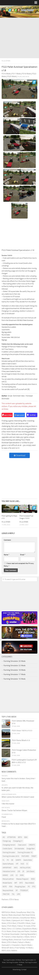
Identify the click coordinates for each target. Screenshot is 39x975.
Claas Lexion (22, 845)
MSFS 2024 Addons (9, 950)
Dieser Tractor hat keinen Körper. (15, 810)
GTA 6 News (14, 899)
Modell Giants (7, 883)
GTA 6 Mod (11, 923)
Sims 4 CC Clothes (14, 929)
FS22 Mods (6, 920)
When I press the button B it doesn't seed (18, 797)
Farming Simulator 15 (25, 852)
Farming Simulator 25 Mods (12, 960)
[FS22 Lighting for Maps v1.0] (10, 509)
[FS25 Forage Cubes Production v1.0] (6, 753)
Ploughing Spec (20, 887)
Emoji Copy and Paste (20, 931)
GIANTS (18, 860)
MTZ (21, 883)
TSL (13, 894)
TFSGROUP (24, 890)
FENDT (34, 856)
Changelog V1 (18, 841)
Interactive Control (9, 871)
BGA (25, 837)
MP (16, 883)
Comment (7, 540)
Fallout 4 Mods (24, 942)
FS (8, 860)
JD (23, 871)
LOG (11, 875)
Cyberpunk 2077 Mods (21, 920)
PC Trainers (6, 937)
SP (17, 890)
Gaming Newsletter (28, 934)
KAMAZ (5, 875)
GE (12, 860)
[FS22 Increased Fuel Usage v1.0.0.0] (28, 509)
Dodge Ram (31, 849)
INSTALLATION (25, 868)
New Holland (29, 883)
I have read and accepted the (19, 564)
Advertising (16, 970)
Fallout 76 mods (24, 926)
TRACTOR (6, 894)
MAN (22, 875)
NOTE (5, 887)
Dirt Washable (19, 849)
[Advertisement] (19, 38)
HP (17, 864)
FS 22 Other (6, 61)
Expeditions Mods (29, 929)
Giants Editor (28, 860)
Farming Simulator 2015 (11, 856)
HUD (22, 864)
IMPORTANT (7, 868)
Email (22, 555)
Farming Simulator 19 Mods (14, 670)
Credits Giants (7, 849)
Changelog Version (9, 845)
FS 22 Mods (6, 931)
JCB (19, 871)
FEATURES (25, 856)
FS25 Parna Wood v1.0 (21, 740)
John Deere (30, 871)
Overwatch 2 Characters (11, 945)
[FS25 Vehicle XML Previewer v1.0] (6, 723)
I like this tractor (8, 804)
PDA (10, 887)
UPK (18, 894)
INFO (15, 868)
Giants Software (8, 864)
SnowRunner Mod (23, 912)
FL (3, 860)
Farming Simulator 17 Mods (14, 674)
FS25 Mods (11, 926)
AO (4, 837)
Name (6, 555)
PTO (33, 887)
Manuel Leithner (8, 879)
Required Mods (8, 890)
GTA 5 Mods (12, 942)
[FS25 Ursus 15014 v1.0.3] (6, 733)
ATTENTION (11, 837)
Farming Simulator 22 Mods (14, 665)
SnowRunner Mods (27, 918)
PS (29, 887)
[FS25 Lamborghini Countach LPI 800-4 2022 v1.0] (6, 762)
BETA (20, 837)
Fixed (4, 817)
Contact (23, 970)
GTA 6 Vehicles (13, 918)
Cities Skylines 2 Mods (20, 937)
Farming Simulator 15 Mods (14, 679)
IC (27, 864)
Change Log (7, 841)
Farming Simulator (9, 852)
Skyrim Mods (26, 945)
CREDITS (32, 845)
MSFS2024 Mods (8, 912)
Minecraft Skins (8, 948)
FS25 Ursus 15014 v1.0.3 (22, 730)
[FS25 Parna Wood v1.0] (6, 743)
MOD (33, 879)
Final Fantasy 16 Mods (23, 948)
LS (16, 875)
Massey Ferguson (22, 879)
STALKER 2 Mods (23, 923)
